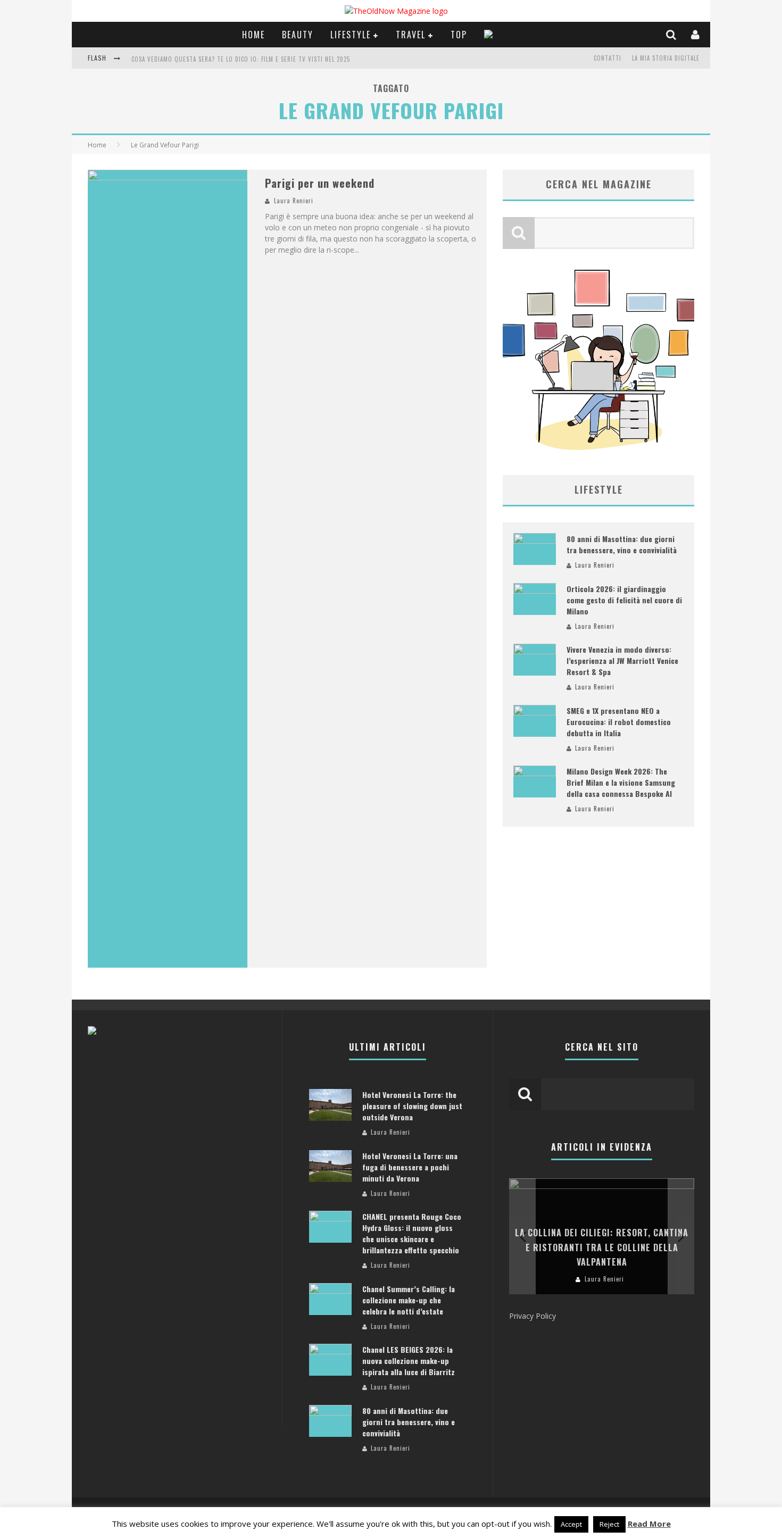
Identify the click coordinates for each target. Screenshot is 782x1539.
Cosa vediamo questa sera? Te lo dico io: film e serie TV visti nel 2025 (240, 59)
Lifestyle (350, 34)
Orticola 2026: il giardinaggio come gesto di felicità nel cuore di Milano (624, 600)
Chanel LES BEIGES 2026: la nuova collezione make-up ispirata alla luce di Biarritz (408, 1360)
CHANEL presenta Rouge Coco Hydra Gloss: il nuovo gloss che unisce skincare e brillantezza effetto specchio (411, 1233)
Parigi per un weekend (320, 183)
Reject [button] (609, 1524)
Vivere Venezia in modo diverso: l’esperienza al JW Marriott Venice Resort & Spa (622, 660)
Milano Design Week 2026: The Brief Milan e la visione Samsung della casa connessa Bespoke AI (621, 782)
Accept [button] (571, 1524)
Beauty (297, 34)
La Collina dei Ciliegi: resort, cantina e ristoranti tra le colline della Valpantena (601, 1247)
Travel (411, 34)
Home (253, 34)
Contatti (607, 58)
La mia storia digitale (666, 58)
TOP (459, 34)
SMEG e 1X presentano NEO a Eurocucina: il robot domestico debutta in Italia (619, 721)
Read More (649, 1523)
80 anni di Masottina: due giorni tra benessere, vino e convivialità (622, 544)
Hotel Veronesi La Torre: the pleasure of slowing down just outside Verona (412, 1105)
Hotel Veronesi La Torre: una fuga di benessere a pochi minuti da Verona (409, 1167)
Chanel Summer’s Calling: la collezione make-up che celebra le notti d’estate (408, 1300)
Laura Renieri (293, 200)
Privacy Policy (532, 1316)
